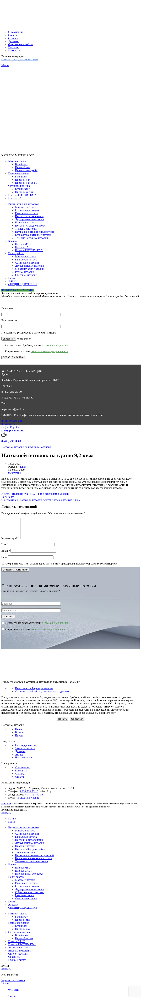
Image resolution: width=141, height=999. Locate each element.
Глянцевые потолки (26, 213)
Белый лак (21, 176)
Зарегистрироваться (13, 980)
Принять (62, 719)
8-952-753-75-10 (9, 59)
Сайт (4, 557)
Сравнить (14, 956)
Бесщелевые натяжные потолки (33, 234)
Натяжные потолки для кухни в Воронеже (26, 446)
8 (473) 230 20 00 (11, 441)
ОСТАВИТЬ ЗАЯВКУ (13, 357)
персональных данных (55, 345)
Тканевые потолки (26, 228)
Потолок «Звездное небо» (30, 225)
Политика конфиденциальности (34, 688)
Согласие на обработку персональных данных (42, 691)
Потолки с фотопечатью (29, 216)
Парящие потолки (25, 222)
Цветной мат (22, 167)
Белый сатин (22, 188)
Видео (19, 735)
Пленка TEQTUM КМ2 (29, 250)
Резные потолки (24, 271)
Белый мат (21, 164)
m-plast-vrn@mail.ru (28, 797)
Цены (18, 729)
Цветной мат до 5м (26, 170)
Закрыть (6, 812)
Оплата (19, 776)
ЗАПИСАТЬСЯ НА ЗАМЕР (17, 290)
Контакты (21, 770)
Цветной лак (22, 179)
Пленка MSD (23, 244)
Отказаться (77, 719)
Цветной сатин (24, 192)
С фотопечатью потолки (29, 268)
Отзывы (20, 773)
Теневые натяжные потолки (31, 237)
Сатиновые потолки (27, 210)
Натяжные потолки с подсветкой (34, 231)
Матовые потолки (25, 207)
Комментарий (10, 538)
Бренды (19, 732)
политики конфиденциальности (49, 351)
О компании (22, 767)
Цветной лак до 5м (26, 182)
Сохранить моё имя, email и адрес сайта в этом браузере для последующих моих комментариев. (61, 563)
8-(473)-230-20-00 (28, 59)
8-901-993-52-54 (33, 794)
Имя (4, 544)
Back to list (7, 496)
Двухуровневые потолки (29, 219)
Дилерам (20, 751)
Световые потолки (26, 274)
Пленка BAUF (23, 247)
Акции (19, 754)
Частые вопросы (24, 757)
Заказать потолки (25, 748)
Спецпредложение (12, 430)
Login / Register (17, 959)
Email (5, 550)
